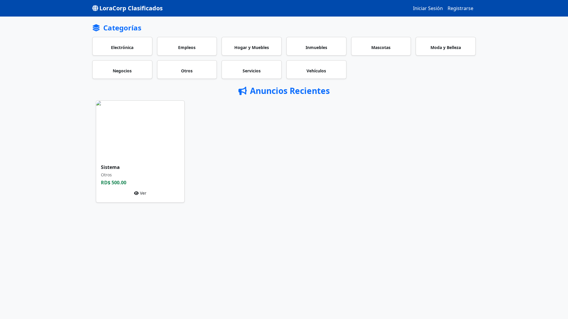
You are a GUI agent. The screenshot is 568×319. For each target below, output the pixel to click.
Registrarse (460, 8)
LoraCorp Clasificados (131, 8)
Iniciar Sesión (428, 8)
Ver (142, 193)
